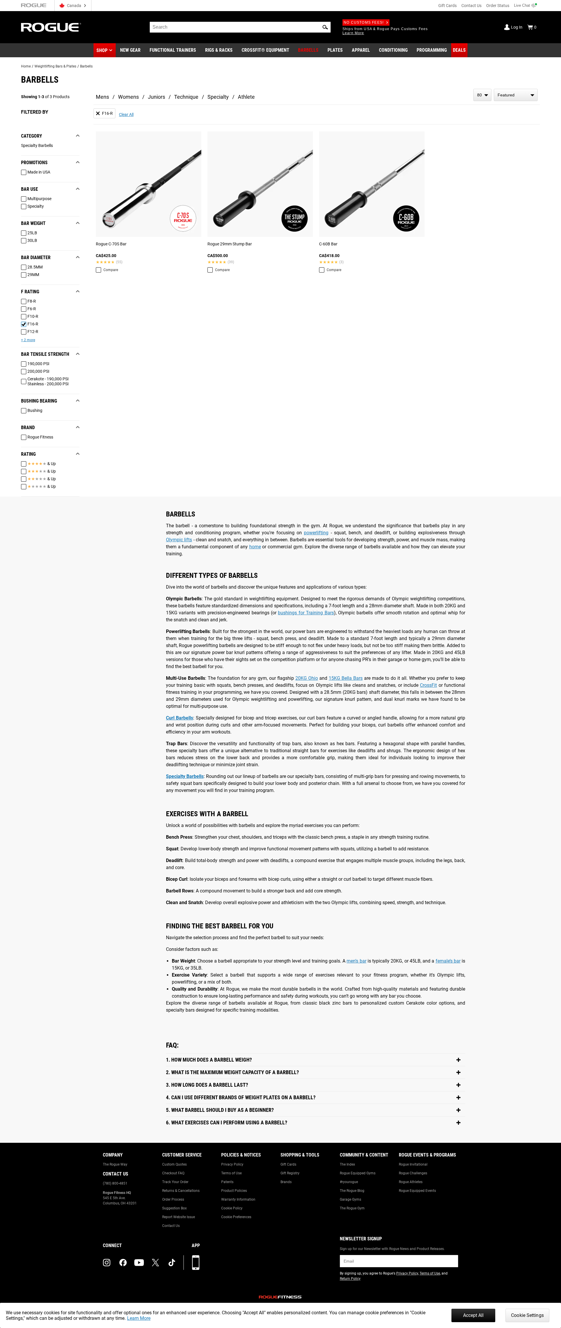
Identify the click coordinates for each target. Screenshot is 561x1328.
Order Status (497, 5)
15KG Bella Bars (346, 678)
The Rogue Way (115, 1164)
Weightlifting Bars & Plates (55, 66)
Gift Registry (289, 1173)
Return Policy (350, 1279)
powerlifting (316, 532)
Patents (227, 1182)
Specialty (218, 97)
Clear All (126, 114)
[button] (325, 27)
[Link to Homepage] (51, 27)
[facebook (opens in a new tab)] (123, 1262)
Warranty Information (238, 1199)
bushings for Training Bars (306, 613)
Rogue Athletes (411, 1182)
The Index (347, 1164)
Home (26, 66)
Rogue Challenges (413, 1173)
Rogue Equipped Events (417, 1191)
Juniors (156, 97)
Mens (102, 97)
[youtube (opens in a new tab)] (139, 1262)
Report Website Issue (178, 1217)
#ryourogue (349, 1182)
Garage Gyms (350, 1199)
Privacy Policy (232, 1164)
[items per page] (482, 95)
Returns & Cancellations (181, 1191)
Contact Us (471, 5)
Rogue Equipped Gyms (357, 1173)
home (255, 546)
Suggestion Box (174, 1208)
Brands (286, 1182)
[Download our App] (195, 1262)
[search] (240, 27)
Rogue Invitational (413, 1164)
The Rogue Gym (352, 1208)
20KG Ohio (306, 678)
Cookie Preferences (236, 1217)
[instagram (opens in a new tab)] (106, 1262)
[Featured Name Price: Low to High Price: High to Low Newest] (516, 95)
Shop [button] (102, 50)
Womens (128, 97)
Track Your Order (175, 1182)
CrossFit (428, 685)
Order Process (173, 1199)
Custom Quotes (174, 1164)
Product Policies (234, 1191)
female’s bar (448, 961)
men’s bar (356, 961)
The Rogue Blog (352, 1191)
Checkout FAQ (173, 1173)
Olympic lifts (179, 539)
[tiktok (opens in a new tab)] (172, 1262)
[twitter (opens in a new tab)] (155, 1262)
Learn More (138, 1318)
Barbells (86, 66)
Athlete (246, 97)
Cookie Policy (232, 1208)
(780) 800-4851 (115, 1183)
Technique (186, 97)
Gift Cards (447, 5)
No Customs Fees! (364, 22)
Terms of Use (231, 1173)
